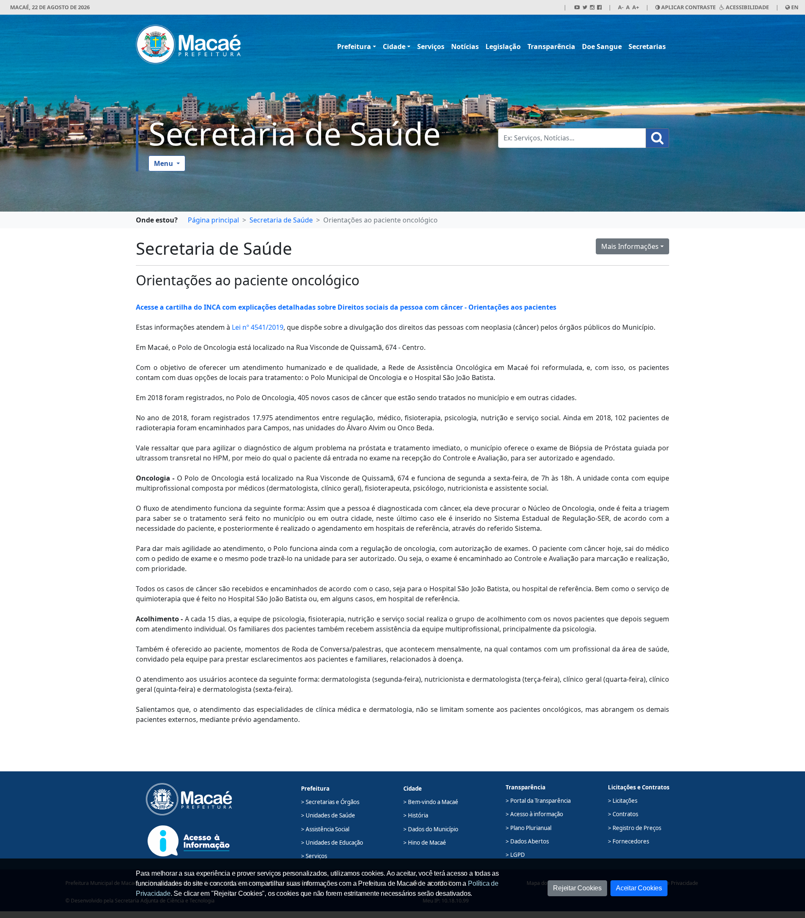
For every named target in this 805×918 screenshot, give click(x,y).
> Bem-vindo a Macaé (430, 802)
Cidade (394, 46)
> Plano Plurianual (528, 828)
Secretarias (647, 46)
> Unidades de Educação (332, 842)
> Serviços (314, 856)
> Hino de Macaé (424, 842)
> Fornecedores (628, 841)
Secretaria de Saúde (294, 133)
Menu (164, 163)
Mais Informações (630, 246)
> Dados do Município (430, 829)
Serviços (430, 46)
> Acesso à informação (534, 814)
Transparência (551, 46)
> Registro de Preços (634, 828)
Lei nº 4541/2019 (257, 327)
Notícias (465, 46)
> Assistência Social (325, 829)
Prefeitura (354, 46)
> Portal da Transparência (538, 800)
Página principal (213, 220)
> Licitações (622, 800)
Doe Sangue (602, 46)
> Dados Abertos (527, 841)
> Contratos (623, 814)
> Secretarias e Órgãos (330, 802)
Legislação (503, 46)
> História (415, 815)
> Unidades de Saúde (328, 815)
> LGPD (515, 855)
